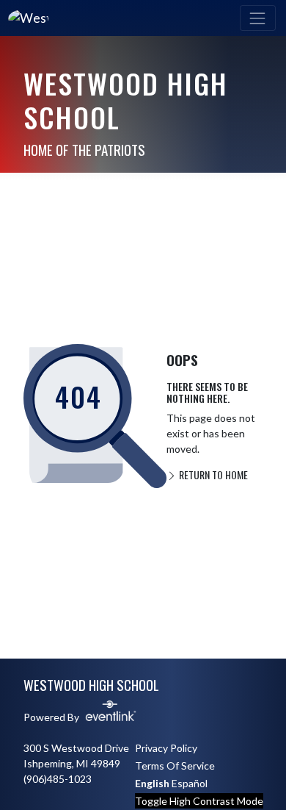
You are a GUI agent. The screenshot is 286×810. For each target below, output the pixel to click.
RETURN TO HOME (212, 474)
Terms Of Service (175, 765)
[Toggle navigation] (258, 18)
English (152, 783)
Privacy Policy (166, 748)
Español (190, 783)
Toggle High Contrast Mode (199, 801)
